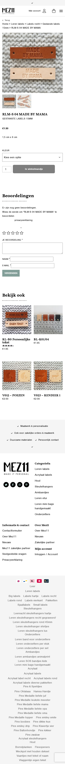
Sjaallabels (24, 604)
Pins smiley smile (46, 717)
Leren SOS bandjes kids (32, 661)
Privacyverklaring (12, 559)
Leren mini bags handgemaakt (32, 664)
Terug (7, 20)
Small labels (40, 604)
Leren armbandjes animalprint (32, 656)
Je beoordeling (12, 239)
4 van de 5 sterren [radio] (17, 233)
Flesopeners (42, 747)
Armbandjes (42, 492)
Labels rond (15, 600)
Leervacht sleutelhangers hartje (32, 613)
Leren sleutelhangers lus (32, 630)
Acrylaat (32, 668)
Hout (37, 480)
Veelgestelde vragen (14, 554)
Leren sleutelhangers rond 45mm (32, 622)
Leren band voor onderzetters (32, 639)
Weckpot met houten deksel (32, 751)
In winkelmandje (34, 169)
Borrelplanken (23, 747)
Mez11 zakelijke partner (16, 548)
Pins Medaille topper (21, 717)
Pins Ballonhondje (24, 730)
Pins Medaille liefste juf (32, 695)
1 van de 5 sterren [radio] (4, 233)
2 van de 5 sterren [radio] (8, 233)
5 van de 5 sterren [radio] (21, 233)
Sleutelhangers (44, 486)
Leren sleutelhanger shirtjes (32, 626)
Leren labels (17, 23)
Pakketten (51, 600)
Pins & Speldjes (32, 686)
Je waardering (11, 228)
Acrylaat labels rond (45, 678)
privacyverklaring (23, 220)
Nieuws (6, 542)
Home (5, 23)
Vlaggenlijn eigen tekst (32, 760)
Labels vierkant (34, 600)
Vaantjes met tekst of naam (32, 755)
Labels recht (33, 23)
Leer (32, 586)
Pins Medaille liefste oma (32, 713)
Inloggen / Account (46, 554)
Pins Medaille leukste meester (32, 700)
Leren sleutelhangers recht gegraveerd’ (32, 617)
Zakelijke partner (45, 542)
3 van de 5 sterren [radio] (13, 233)
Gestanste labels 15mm (17, 118)
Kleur (5, 150)
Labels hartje (31, 596)
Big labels (14, 596)
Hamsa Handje (42, 691)
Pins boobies (22, 721)
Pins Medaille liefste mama (32, 704)
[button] (61, 11)
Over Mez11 (9, 536)
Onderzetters (42, 514)
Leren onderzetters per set (32, 648)
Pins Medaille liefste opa (32, 708)
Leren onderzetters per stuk (32, 643)
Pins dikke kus (41, 721)
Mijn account (35, 10)
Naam (6, 258)
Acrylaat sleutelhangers (32, 738)
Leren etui (41, 498)
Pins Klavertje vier (43, 726)
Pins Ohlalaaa (23, 691)
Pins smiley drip (20, 726)
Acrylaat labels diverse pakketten (32, 682)
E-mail (6, 265)
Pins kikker (44, 730)
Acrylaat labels (43, 474)
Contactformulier (12, 530)
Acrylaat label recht (19, 678)
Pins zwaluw (32, 734)
